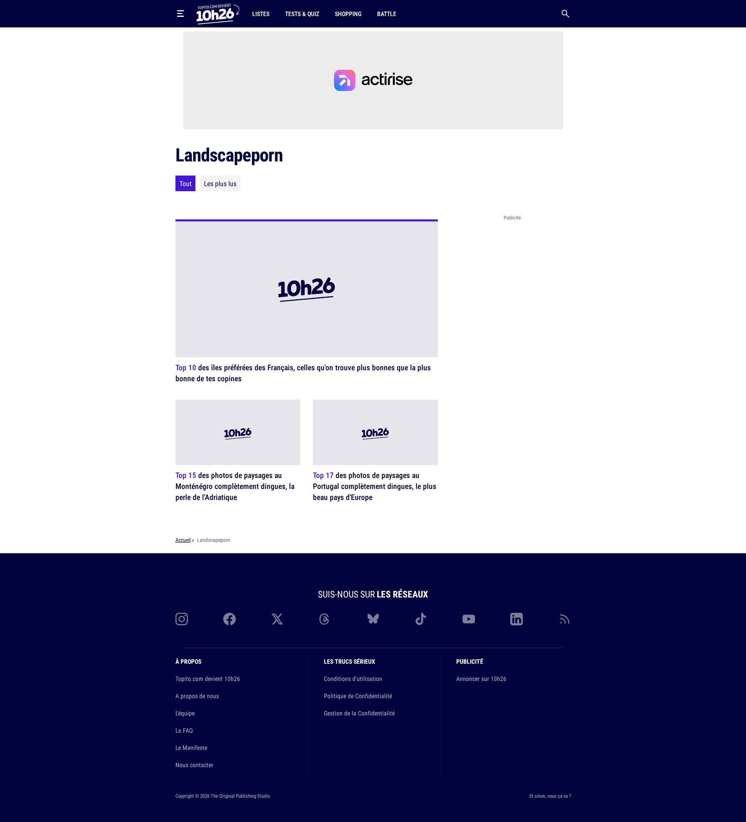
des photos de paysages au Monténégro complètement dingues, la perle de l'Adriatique (234, 486)
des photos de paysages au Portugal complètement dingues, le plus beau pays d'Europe (374, 486)
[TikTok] (421, 619)
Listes (260, 13)
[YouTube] (468, 619)
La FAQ (184, 730)
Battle (386, 13)
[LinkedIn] (516, 619)
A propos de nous (197, 696)
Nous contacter (194, 764)
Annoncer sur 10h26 (481, 678)
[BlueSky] (373, 619)
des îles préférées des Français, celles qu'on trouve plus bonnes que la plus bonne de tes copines (303, 373)
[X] (277, 619)
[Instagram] (181, 619)
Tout (185, 183)
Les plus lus (220, 183)
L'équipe (185, 713)
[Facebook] (229, 619)
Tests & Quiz (302, 13)
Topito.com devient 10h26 (207, 678)
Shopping (348, 13)
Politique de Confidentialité (358, 696)
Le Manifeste (191, 747)
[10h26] (218, 13)
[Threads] (325, 619)
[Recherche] (565, 14)
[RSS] (564, 619)
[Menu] (180, 14)
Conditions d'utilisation (353, 678)
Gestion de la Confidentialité (359, 713)
